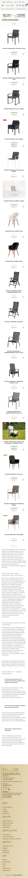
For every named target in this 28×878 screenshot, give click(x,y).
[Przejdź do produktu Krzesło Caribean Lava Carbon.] (14, 127)
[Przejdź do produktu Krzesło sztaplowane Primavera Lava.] (14, 37)
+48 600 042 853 (20, 2)
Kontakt (5, 809)
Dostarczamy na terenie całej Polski (12, 838)
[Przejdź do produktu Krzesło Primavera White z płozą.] (14, 189)
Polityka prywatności (8, 846)
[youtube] (9, 789)
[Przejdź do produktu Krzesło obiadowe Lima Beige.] (14, 523)
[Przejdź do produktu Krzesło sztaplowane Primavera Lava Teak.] (14, 67)
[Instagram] (6, 789)
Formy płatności (7, 834)
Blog (4, 866)
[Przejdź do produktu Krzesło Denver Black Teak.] (14, 250)
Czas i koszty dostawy (8, 836)
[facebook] (3, 789)
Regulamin (5, 811)
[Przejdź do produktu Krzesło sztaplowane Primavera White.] (14, 159)
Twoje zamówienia (7, 820)
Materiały (5, 848)
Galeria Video (6, 850)
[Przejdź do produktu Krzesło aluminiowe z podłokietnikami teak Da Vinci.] (14, 340)
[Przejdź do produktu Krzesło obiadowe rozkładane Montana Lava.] (14, 370)
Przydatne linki (6, 870)
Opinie (4, 864)
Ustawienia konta (7, 825)
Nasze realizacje (7, 861)
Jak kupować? (6, 813)
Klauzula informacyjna (8, 823)
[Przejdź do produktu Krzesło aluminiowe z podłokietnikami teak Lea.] (14, 401)
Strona (12, 545)
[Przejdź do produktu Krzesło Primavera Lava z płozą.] (14, 97)
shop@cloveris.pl (9, 2)
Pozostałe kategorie (20, 8)
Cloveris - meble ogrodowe (7, 8)
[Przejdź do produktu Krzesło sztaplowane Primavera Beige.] (14, 493)
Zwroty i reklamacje (7, 807)
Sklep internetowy (13, 875)
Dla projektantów (7, 868)
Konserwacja (6, 852)
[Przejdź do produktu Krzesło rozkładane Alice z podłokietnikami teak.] (14, 280)
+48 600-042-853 (7, 779)
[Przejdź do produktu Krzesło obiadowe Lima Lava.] (14, 462)
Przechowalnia (6, 827)
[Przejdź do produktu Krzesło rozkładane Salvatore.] (14, 310)
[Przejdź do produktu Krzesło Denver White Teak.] (14, 219)
